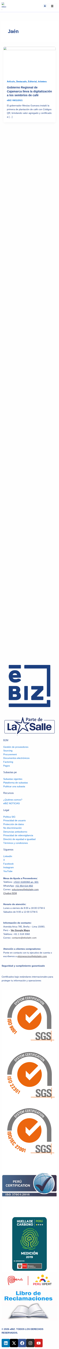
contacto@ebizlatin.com (24, 938)
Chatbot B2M (10, 893)
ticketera (42, 81)
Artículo (11, 81)
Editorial (32, 81)
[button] (45, 6)
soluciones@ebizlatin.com (25, 889)
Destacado (21, 81)
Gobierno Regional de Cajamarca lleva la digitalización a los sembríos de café (29, 91)
